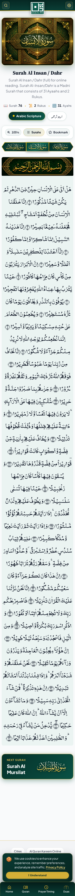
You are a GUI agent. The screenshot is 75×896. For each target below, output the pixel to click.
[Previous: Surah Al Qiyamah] (61, 146)
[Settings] (69, 5)
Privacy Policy (55, 867)
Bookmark (60, 132)
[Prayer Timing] (37, 8)
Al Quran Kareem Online (45, 851)
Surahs (36, 132)
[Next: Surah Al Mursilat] (14, 146)
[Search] (6, 5)
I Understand (37, 875)
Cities (18, 851)
